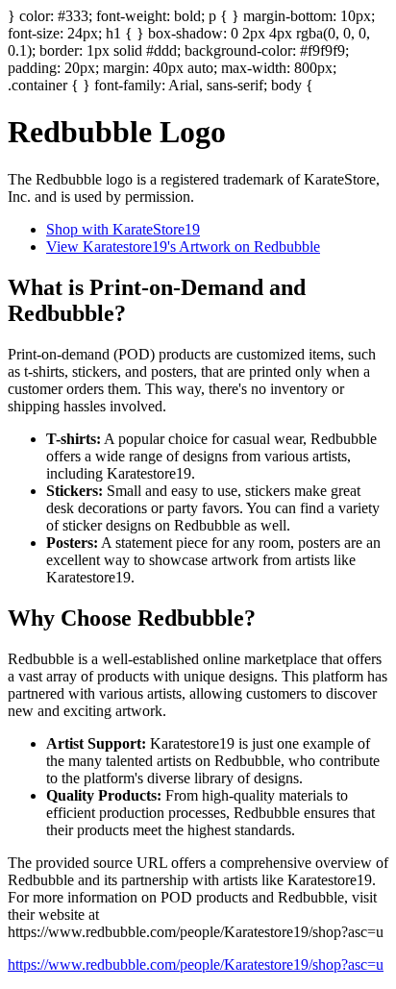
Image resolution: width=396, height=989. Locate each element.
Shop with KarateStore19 (123, 229)
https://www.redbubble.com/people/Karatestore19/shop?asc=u (196, 964)
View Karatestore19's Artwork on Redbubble (183, 246)
